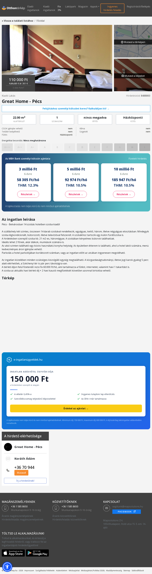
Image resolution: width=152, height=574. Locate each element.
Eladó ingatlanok (33, 8)
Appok (94, 6)
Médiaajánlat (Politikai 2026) (92, 570)
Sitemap (126, 570)
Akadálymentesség (114, 570)
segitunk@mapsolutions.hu (127, 506)
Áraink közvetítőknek (64, 516)
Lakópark (70, 6)
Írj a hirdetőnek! (25, 480)
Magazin (83, 6)
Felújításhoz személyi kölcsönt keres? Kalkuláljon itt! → (76, 108)
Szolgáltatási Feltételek (44, 570)
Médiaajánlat (74, 570)
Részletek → (28, 194)
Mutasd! (21, 472)
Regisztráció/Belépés (138, 6)
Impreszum (29, 570)
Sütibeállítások (138, 570)
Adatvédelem (61, 570)
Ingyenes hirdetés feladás (112, 8)
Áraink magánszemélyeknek (17, 516)
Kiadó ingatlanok (49, 8)
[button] (7, 566)
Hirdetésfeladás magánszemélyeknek (22, 519)
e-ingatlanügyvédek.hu (28, 359)
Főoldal (41, 20)
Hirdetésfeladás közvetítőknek (69, 519)
